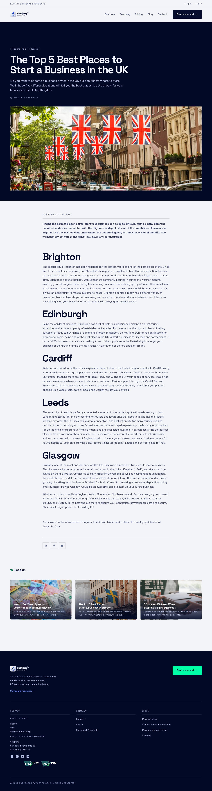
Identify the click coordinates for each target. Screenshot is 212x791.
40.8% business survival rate (67, 341)
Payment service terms (154, 730)
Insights (34, 49)
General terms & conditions (156, 724)
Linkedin (125, 522)
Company (125, 14)
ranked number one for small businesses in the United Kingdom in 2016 (100, 469)
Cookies (146, 735)
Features (110, 14)
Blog (150, 14)
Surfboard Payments (21, 745)
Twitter (111, 522)
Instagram (86, 522)
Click (45, 507)
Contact (162, 14)
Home (13, 723)
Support (188, 3)
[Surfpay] (19, 14)
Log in (199, 3)
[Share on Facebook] (54, 545)
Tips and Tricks (19, 49)
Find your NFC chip (20, 731)
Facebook (99, 522)
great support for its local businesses (143, 434)
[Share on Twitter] (62, 545)
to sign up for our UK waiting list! (74, 507)
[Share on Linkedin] (46, 545)
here (52, 507)
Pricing (139, 14)
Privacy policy (149, 719)
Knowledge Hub (18, 749)
